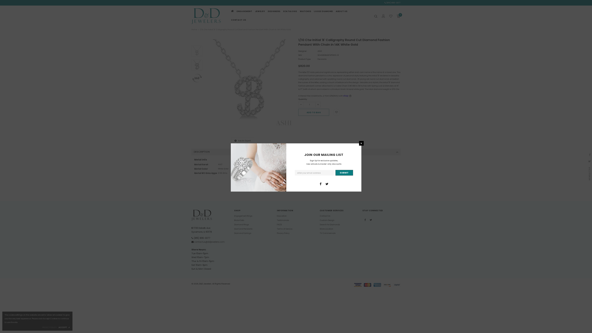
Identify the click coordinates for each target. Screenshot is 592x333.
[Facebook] (320, 183)
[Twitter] (327, 183)
